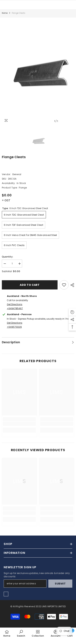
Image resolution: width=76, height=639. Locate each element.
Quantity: (7, 256)
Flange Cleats (14, 157)
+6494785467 (15, 308)
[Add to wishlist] (64, 284)
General (16, 174)
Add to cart (30, 285)
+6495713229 (14, 326)
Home (5, 13)
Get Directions (14, 304)
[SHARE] (71, 285)
